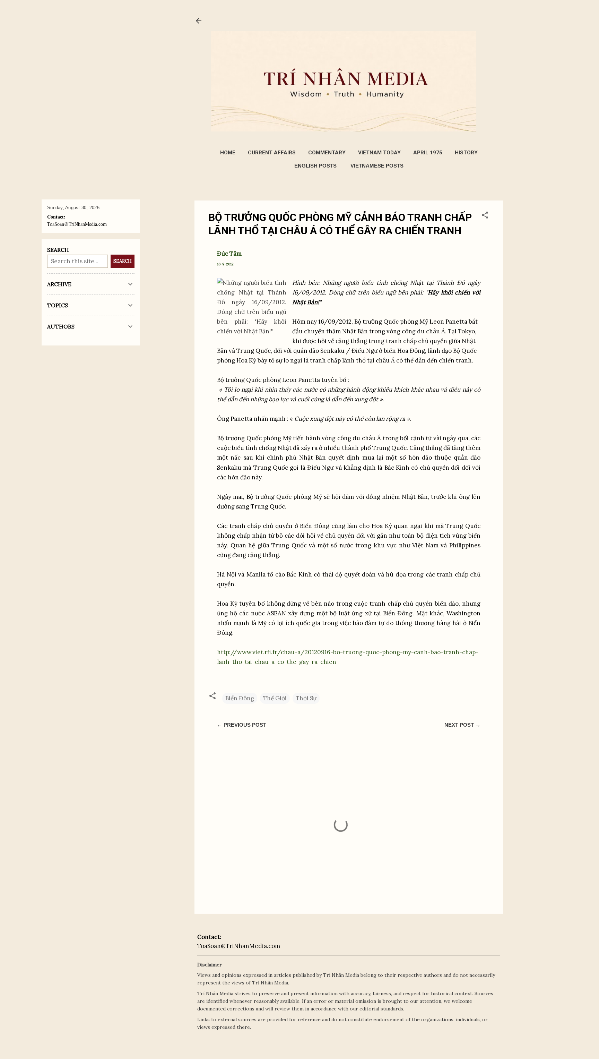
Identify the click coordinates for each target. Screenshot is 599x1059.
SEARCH (122, 261)
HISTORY (466, 153)
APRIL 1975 (427, 153)
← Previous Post (241, 725)
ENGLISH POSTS (315, 166)
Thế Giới (275, 698)
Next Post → (462, 725)
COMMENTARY (327, 153)
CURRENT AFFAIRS (272, 153)
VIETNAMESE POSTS (376, 166)
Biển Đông (239, 698)
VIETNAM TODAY (379, 153)
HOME (227, 153)
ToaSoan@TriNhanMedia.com (238, 946)
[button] (485, 216)
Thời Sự (306, 698)
